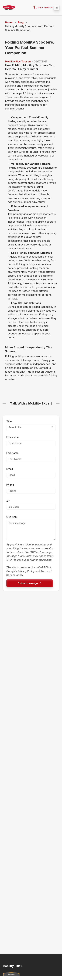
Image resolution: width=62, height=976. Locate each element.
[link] (31, 28)
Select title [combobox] (14, 427)
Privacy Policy (26, 571)
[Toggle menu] (56, 7)
